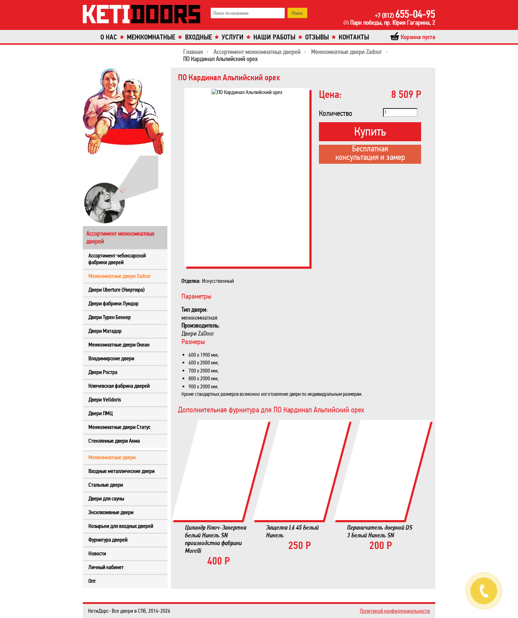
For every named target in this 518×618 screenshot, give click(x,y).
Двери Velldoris (104, 399)
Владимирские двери (111, 358)
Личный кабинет (106, 567)
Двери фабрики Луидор (113, 303)
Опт (92, 581)
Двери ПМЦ (100, 413)
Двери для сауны (106, 498)
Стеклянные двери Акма (114, 440)
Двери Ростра (102, 372)
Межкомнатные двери (112, 457)
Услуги (232, 37)
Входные (198, 37)
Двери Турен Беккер (109, 317)
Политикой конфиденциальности (395, 610)
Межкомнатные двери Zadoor (119, 276)
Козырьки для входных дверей (120, 526)
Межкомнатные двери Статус (119, 427)
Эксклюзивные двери (111, 512)
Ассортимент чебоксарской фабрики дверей (117, 259)
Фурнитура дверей (108, 539)
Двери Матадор (105, 330)
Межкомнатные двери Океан (118, 344)
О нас (108, 37)
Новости (97, 553)
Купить (370, 131)
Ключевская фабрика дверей (119, 385)
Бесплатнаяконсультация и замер (370, 153)
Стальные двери (105, 484)
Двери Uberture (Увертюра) (116, 289)
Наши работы (274, 37)
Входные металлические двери (121, 471)
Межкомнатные (151, 37)
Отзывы (317, 37)
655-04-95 (405, 14)
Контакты (354, 37)
